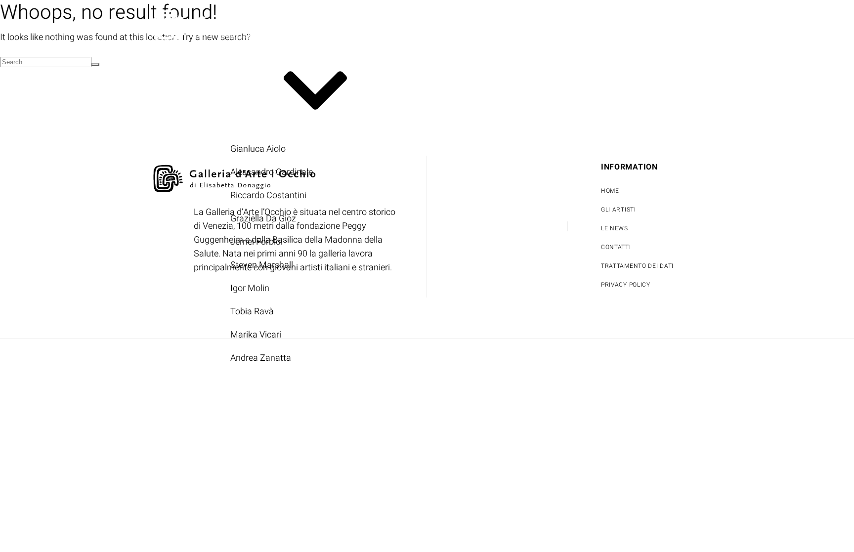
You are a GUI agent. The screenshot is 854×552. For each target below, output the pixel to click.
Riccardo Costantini (268, 195)
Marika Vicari (255, 334)
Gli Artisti (221, 91)
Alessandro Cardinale (271, 172)
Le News (434, 58)
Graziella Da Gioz (263, 218)
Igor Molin (249, 288)
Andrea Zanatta (260, 358)
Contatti (496, 58)
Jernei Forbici (256, 242)
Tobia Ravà (252, 311)
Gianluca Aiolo (258, 149)
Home (160, 58)
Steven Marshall (261, 265)
